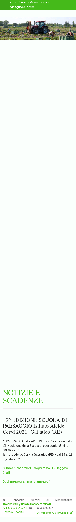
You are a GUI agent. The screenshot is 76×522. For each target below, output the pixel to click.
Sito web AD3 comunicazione (55, 513)
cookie (20, 512)
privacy (9, 512)
